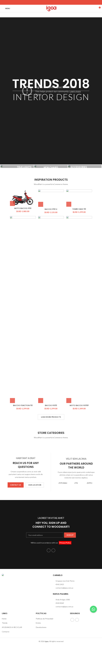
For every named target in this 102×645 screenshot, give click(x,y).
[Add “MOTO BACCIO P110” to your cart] (12, 203)
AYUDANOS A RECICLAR (12, 627)
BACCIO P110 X (51, 209)
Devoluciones (41, 627)
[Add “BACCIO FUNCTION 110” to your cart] (12, 400)
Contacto (5, 632)
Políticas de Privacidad (44, 619)
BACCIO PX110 (51, 405)
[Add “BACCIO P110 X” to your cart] (40, 204)
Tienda (4, 623)
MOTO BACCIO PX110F (79, 405)
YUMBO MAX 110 (79, 209)
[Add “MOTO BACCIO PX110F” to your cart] (68, 400)
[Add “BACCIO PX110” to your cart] (40, 400)
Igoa (46, 641)
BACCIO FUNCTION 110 (23, 405)
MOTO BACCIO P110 (22, 208)
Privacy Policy (65, 543)
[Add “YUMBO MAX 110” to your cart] (68, 204)
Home (4, 619)
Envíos (38, 623)
